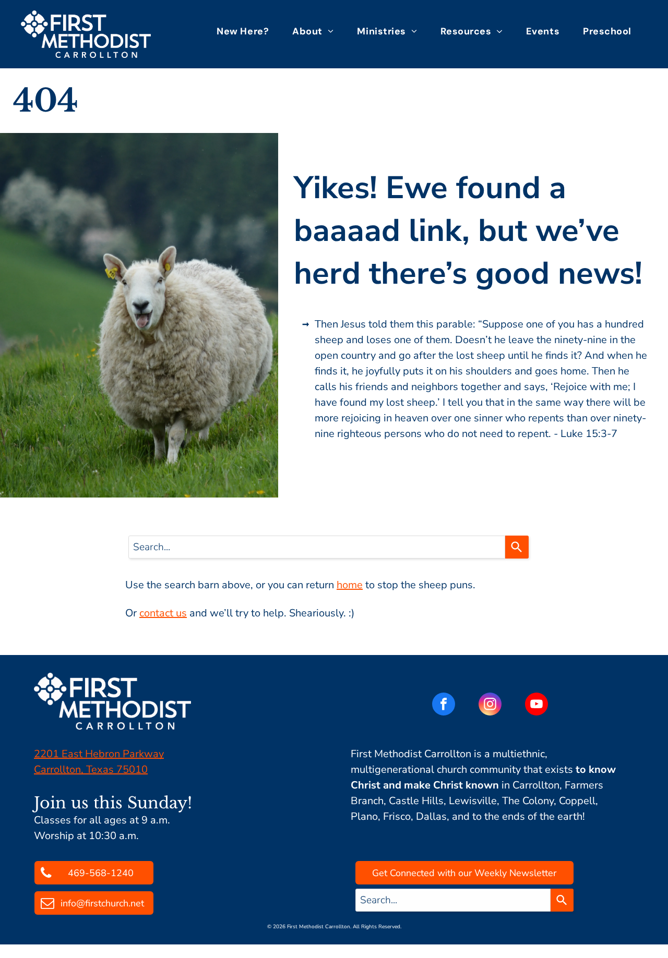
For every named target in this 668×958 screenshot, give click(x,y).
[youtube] (536, 705)
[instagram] (490, 705)
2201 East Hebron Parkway (99, 754)
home (350, 585)
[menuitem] (246, 31)
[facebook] (443, 705)
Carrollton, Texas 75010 (91, 769)
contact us (163, 613)
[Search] (517, 547)
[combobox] (316, 547)
